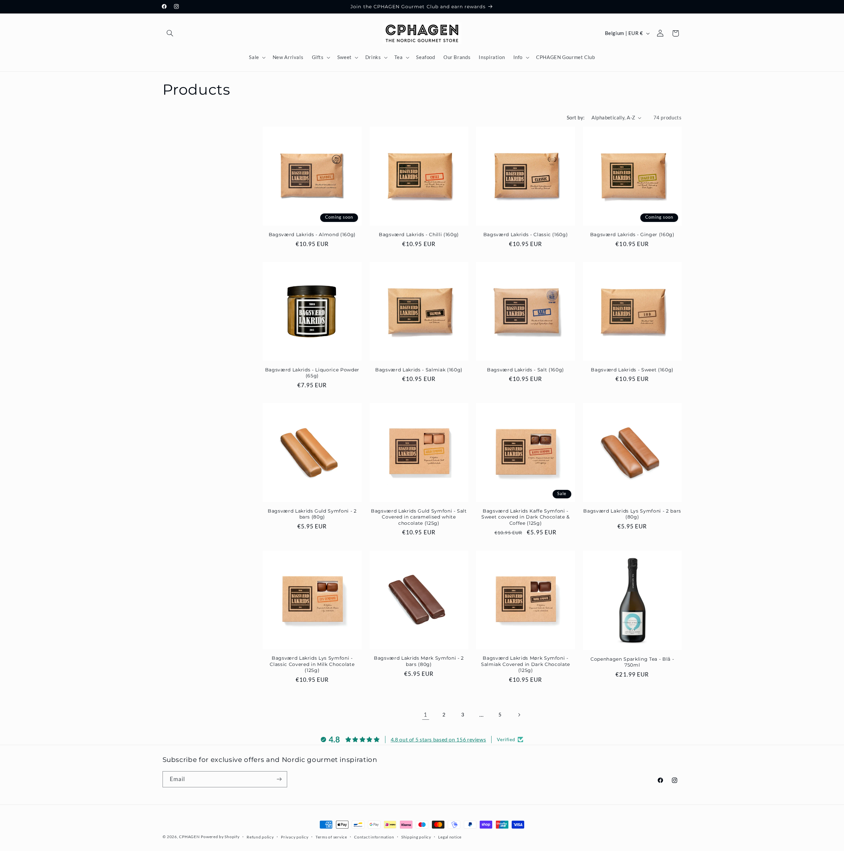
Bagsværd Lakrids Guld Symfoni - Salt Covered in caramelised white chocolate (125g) (419, 517)
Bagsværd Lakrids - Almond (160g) (312, 234)
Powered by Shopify (220, 837)
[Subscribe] (278, 779)
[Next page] (519, 714)
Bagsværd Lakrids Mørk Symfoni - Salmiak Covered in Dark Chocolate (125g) (525, 664)
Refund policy (260, 837)
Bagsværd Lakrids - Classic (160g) (525, 234)
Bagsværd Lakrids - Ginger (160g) (632, 234)
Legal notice (450, 837)
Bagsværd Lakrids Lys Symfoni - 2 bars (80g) (632, 514)
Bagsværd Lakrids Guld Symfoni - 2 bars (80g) (312, 514)
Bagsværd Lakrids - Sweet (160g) (632, 370)
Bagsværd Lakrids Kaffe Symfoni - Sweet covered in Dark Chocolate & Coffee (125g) (525, 517)
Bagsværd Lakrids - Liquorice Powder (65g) (312, 373)
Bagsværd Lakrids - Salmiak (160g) (419, 370)
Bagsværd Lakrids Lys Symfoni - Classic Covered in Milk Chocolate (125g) (312, 664)
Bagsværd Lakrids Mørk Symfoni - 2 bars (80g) (419, 661)
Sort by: (576, 117)
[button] (170, 33)
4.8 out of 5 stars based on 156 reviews (438, 739)
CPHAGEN (189, 837)
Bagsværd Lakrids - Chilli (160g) (419, 234)
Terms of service (331, 837)
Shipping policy (416, 837)
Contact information (374, 837)
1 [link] (425, 714)
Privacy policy (294, 837)
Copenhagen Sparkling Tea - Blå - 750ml (632, 662)
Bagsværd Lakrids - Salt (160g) (525, 370)
